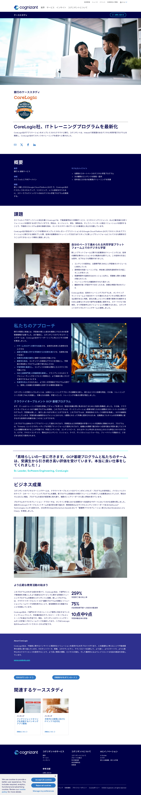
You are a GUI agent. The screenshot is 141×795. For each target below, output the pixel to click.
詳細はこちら (21, 732)
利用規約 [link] (67, 788)
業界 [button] (43, 8)
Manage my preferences (43, 791)
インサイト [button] (61, 8)
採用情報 (87, 2)
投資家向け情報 (112, 2)
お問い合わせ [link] (47, 773)
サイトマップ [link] (58, 788)
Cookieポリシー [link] (94, 788)
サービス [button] (50, 8)
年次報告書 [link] (75, 760)
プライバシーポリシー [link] (79, 788)
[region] (29, 784)
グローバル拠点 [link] (76, 758)
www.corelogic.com (22, 660)
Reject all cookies (43, 785)
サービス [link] (46, 758)
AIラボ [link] (102, 758)
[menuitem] (87, 2)
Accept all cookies (43, 780)
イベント (102, 2)
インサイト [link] (46, 760)
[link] (26, 7)
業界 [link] (44, 755)
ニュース (95, 2)
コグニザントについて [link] (78, 755)
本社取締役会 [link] (75, 762)
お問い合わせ (119, 15)
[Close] (55, 776)
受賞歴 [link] (73, 765)
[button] (123, 2)
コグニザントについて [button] (77, 8)
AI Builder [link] (103, 755)
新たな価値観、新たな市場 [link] (109, 760)
